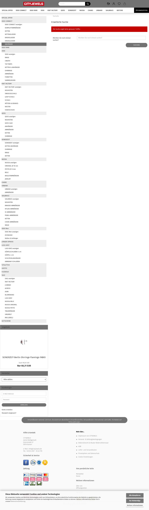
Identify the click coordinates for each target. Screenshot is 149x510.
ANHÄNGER (9, 44)
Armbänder (9, 235)
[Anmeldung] (113, 4)
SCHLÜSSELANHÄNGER (12, 258)
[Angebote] (45, 327)
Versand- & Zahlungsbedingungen (90, 439)
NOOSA (82, 10)
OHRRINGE (8, 71)
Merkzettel (79, 474)
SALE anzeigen (10, 278)
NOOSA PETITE (10, 308)
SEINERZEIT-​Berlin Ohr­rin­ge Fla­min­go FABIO (24, 357)
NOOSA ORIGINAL (11, 305)
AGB (79, 446)
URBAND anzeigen (11, 189)
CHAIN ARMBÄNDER (11, 222)
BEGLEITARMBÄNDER (12, 176)
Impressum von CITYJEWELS (87, 436)
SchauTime (6, 265)
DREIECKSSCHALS (11, 94)
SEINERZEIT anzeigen (12, 143)
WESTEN (7, 107)
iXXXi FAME (34, 10)
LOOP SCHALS (9, 97)
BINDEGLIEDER (10, 38)
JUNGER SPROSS (7, 242)
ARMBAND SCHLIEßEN (12, 261)
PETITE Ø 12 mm (10, 169)
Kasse (78, 476)
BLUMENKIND (9, 295)
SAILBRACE (109, 10)
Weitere (120, 10)
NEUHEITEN (9, 90)
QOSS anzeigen (10, 117)
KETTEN (7, 31)
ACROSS (7, 288)
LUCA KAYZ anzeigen (12, 248)
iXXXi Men (5, 228)
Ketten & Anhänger (11, 238)
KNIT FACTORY (53, 10)
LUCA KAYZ (5, 245)
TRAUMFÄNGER (10, 311)
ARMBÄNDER (9, 74)
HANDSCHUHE (10, 110)
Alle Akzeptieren (134, 495)
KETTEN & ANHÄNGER (12, 67)
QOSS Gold (8, 123)
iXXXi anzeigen (10, 54)
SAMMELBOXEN (10, 80)
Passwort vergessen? (9, 413)
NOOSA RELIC (9, 301)
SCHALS (7, 100)
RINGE (7, 57)
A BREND (8, 285)
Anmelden (24, 405)
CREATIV (7, 61)
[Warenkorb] (124, 4)
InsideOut (5, 272)
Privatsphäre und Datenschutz (88, 453)
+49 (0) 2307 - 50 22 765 (34, 451)
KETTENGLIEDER (10, 34)
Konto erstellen (7, 410)
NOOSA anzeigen (11, 163)
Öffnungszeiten (81, 488)
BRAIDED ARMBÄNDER (12, 205)
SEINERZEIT (72, 10)
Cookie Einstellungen (85, 457)
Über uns (79, 486)
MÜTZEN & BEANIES (11, 103)
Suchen (136, 45)
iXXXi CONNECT (21, 10)
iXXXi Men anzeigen (11, 232)
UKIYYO (4, 268)
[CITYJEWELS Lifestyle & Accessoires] (39, 4)
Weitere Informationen (135, 505)
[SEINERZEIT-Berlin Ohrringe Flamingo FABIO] (24, 342)
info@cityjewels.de (35, 449)
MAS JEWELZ (9, 318)
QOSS (63, 10)
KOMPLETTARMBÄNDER (12, 28)
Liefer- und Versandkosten (87, 450)
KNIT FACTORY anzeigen (13, 87)
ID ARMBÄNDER (10, 212)
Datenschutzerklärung (18, 501)
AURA (7, 292)
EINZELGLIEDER (10, 41)
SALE (3, 275)
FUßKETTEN (9, 77)
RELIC (7, 172)
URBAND (99, 10)
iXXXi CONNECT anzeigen (13, 24)
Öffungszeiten (141, 10)
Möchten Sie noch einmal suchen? (62, 39)
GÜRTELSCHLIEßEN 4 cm (13, 252)
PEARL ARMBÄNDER (11, 215)
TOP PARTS (8, 64)
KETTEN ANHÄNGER (11, 146)
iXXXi (42, 10)
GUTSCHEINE (6, 321)
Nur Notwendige (134, 501)
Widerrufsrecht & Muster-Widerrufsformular (93, 443)
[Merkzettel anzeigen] (119, 4)
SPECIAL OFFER (7, 10)
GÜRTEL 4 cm (9, 255)
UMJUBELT (8, 314)
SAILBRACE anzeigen (12, 199)
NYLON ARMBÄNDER (12, 209)
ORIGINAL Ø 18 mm (11, 166)
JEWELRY (8, 179)
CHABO (90, 10)
